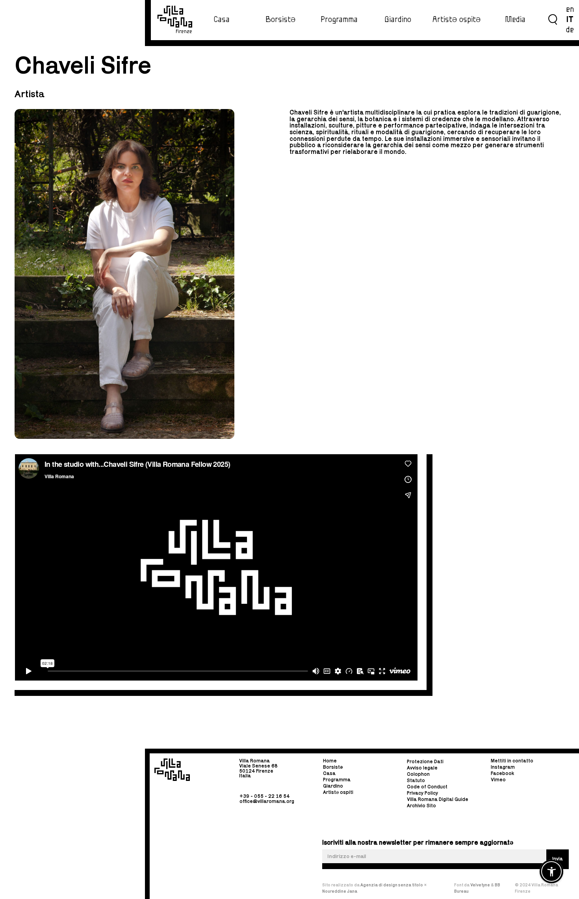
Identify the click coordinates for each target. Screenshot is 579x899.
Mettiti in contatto (512, 761)
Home (330, 761)
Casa (221, 20)
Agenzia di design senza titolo (391, 884)
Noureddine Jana (339, 891)
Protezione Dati (425, 761)
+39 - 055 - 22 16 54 (264, 796)
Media (515, 20)
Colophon (418, 774)
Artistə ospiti (338, 792)
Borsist (333, 767)
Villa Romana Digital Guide (437, 799)
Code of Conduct (427, 787)
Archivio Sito (421, 805)
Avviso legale (422, 768)
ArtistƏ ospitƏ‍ (456, 20)
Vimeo (498, 779)
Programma (339, 20)
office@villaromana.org (266, 801)
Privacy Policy (422, 793)
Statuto (416, 780)
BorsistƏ (280, 20)
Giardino (397, 20)
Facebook (502, 773)
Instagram (503, 767)
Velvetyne (480, 884)
